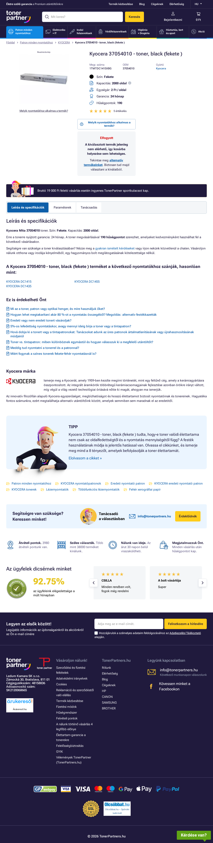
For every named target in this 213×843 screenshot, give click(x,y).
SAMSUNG (109, 702)
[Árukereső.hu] (19, 703)
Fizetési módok (66, 707)
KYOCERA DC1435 (18, 286)
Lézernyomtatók (57, 489)
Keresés (134, 17)
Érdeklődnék (188, 516)
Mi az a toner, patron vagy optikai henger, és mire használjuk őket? (57, 309)
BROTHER (109, 708)
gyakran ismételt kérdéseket (115, 248)
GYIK (59, 751)
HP (104, 691)
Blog (142, 4)
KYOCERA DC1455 (87, 281)
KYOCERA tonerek (24, 489)
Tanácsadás (89, 207)
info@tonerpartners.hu (154, 516)
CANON (107, 697)
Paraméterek (62, 207)
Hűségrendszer (66, 712)
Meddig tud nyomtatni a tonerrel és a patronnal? (44, 348)
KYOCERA (64, 42)
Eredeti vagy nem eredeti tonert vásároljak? (40, 320)
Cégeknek (157, 4)
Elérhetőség (177, 4)
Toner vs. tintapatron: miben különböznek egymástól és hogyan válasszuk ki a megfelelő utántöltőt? (81, 342)
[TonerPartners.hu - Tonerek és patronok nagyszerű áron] (18, 17)
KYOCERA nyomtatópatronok (81, 483)
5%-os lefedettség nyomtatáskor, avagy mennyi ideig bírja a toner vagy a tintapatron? (70, 326)
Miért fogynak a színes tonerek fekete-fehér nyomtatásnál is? (53, 354)
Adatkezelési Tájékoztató (185, 633)
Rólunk (106, 668)
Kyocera (161, 68)
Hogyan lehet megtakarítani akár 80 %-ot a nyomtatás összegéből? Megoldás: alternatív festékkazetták (83, 315)
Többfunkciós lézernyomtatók (99, 489)
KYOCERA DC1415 (18, 281)
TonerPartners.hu (116, 660)
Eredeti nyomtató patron (128, 483)
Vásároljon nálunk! (71, 660)
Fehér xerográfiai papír (145, 489)
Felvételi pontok (66, 718)
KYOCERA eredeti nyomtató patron (178, 483)
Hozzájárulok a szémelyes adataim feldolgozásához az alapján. (147, 635)
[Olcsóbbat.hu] (117, 804)
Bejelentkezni (173, 19)
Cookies (61, 684)
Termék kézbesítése (121, 4)
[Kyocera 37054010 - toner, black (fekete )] (43, 102)
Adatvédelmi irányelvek (71, 678)
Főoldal (10, 42)
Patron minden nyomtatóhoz (36, 42)
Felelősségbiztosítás (69, 746)
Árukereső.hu (20, 709)
